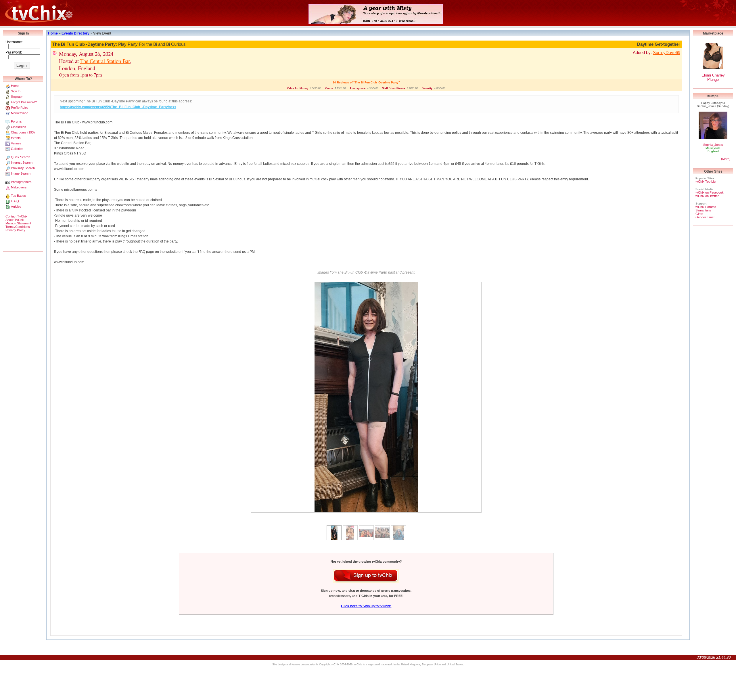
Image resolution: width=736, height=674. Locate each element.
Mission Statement (18, 223)
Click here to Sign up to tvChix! (366, 606)
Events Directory (75, 33)
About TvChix (14, 220)
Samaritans (703, 210)
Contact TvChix (16, 216)
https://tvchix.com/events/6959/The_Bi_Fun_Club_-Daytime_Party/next (118, 107)
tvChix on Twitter (707, 196)
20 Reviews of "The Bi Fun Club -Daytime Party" (366, 82)
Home (53, 33)
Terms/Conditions (17, 226)
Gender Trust (704, 217)
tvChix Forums (705, 207)
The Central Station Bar (105, 60)
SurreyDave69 (666, 52)
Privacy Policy (15, 230)
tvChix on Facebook (709, 192)
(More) (726, 159)
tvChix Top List (705, 181)
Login (21, 65)
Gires (699, 213)
